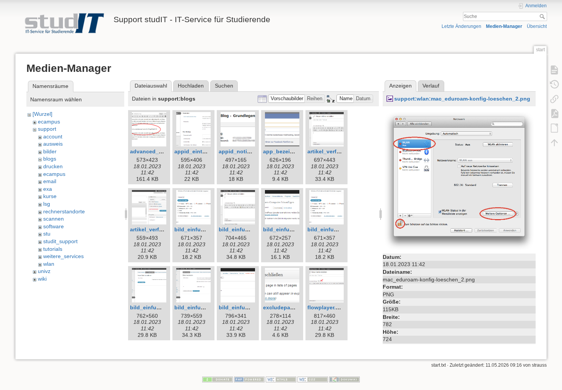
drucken (53, 166)
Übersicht (537, 26)
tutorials (52, 249)
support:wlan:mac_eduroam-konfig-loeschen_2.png (462, 99)
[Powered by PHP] (249, 379)
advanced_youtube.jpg (160, 151)
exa (47, 189)
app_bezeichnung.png (292, 151)
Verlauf (430, 86)
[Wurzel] (42, 114)
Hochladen (191, 86)
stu (46, 234)
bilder (50, 151)
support (47, 129)
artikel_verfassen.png (335, 151)
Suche (543, 16)
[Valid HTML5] (281, 379)
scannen (53, 219)
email (49, 181)
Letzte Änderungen (461, 26)
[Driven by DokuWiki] (344, 379)
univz (44, 271)
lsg (46, 204)
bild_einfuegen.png (200, 229)
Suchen (224, 86)
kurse (50, 196)
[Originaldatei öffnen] (459, 180)
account (52, 136)
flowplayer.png (326, 307)
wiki (42, 279)
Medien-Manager (504, 26)
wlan (48, 264)
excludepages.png (287, 307)
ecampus (49, 122)
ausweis (53, 144)
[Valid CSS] (312, 379)
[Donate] (217, 379)
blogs (49, 159)
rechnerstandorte (64, 211)
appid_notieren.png (244, 151)
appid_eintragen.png (201, 151)
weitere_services (63, 256)
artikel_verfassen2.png (160, 229)
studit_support (60, 241)
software (53, 226)
